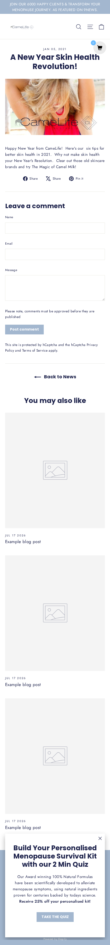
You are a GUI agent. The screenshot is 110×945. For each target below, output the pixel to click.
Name (9, 217)
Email (9, 243)
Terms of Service (35, 350)
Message (11, 270)
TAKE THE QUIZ (55, 916)
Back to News (59, 376)
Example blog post (23, 541)
